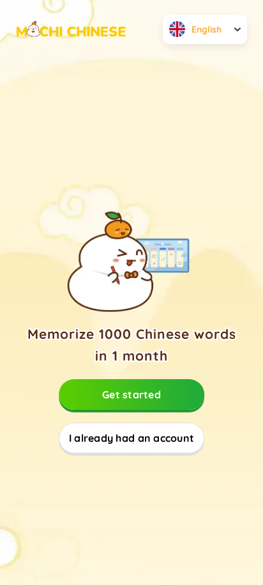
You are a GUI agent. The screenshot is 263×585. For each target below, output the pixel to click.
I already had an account (131, 438)
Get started (131, 394)
